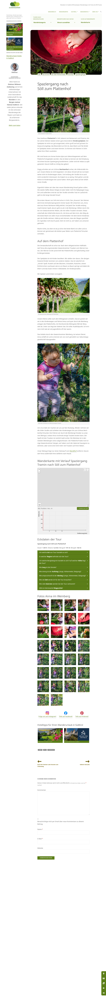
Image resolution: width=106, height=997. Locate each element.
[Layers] (39, 504)
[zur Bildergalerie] (103, 983)
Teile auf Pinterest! (81, 716)
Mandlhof (73, 451)
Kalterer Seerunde (85, 764)
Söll (45, 749)
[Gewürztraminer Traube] (84, 632)
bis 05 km (46, 74)
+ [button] (39, 469)
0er (39, 74)
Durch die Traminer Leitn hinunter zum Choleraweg (47, 765)
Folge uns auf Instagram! (47, 716)
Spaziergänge (80, 74)
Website (40, 848)
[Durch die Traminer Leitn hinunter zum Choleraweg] (103, 988)
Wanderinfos (84, 12)
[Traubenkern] (70, 632)
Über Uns (95, 12)
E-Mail (40, 839)
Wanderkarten (63, 12)
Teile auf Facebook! (65, 716)
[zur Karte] (103, 978)
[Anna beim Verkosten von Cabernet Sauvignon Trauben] (63, 383)
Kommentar (41, 790)
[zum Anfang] (103, 973)
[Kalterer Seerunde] (103, 993)
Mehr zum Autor (14, 125)
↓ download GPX (83, 508)
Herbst (40, 749)
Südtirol (74, 12)
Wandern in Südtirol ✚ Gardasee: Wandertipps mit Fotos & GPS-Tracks (81, 5)
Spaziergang (51, 749)
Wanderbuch (52, 12)
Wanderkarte (85, 22)
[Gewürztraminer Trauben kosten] (63, 114)
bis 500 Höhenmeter (58, 74)
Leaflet (88, 506)
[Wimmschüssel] (84, 618)
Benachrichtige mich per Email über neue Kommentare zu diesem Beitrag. (60, 822)
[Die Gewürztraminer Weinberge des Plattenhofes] (63, 295)
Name (40, 829)
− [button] (39, 471)
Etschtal (70, 74)
